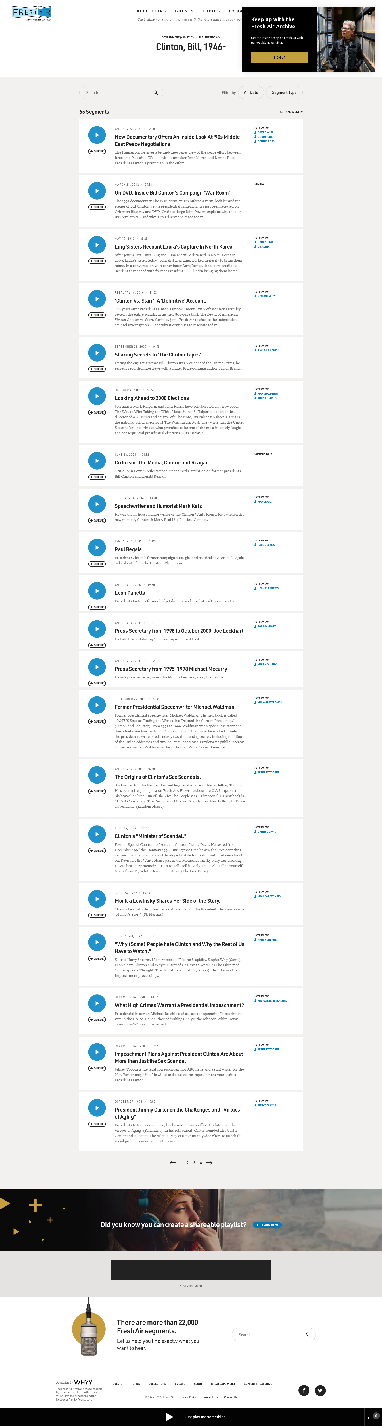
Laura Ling (265, 242)
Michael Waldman (270, 702)
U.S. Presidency (209, 37)
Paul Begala (266, 545)
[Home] (31, 13)
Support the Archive (258, 1384)
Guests (184, 10)
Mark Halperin (268, 393)
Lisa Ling (264, 246)
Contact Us (230, 1397)
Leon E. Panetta (268, 588)
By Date (239, 10)
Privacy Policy (188, 1397)
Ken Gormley (267, 296)
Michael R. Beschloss (272, 1000)
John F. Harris (267, 398)
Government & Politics (178, 37)
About (198, 1384)
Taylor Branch (268, 350)
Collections (150, 10)
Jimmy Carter (267, 1105)
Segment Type (284, 92)
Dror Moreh (266, 137)
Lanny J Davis (267, 831)
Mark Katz (265, 501)
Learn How (269, 1225)
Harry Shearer (268, 939)
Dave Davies (265, 132)
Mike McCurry (267, 664)
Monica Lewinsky (269, 896)
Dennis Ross (266, 141)
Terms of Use (210, 1397)
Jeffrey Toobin (268, 772)
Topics (211, 10)
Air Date (251, 92)
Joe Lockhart (267, 626)
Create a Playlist (223, 1384)
